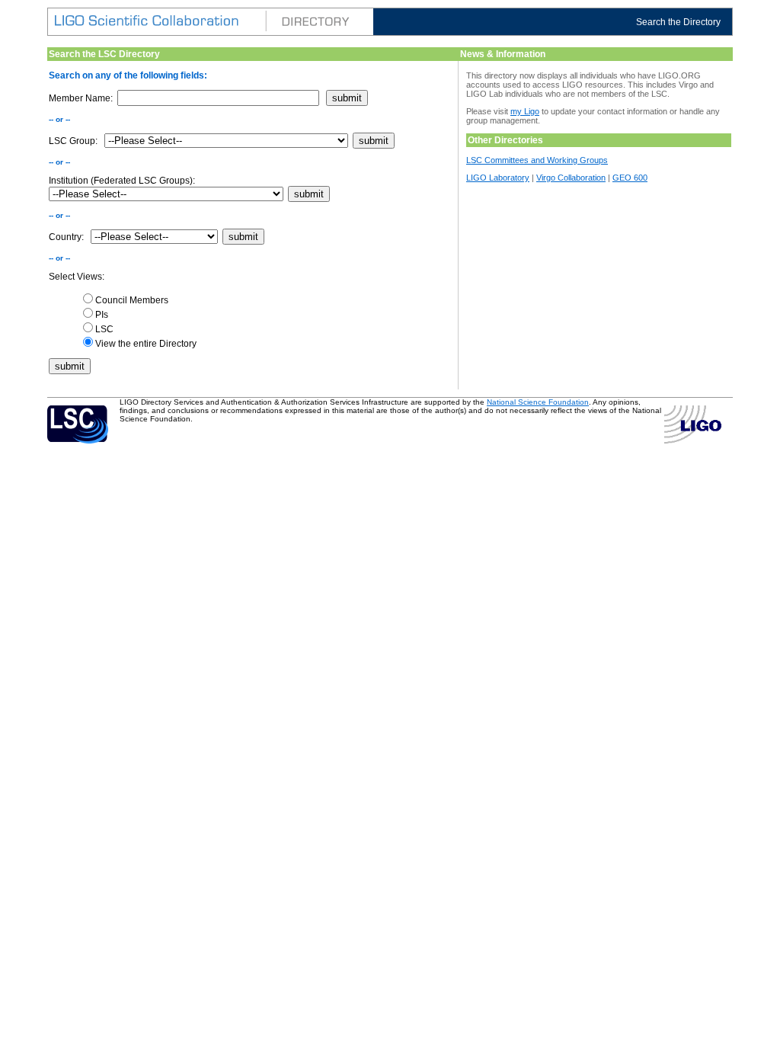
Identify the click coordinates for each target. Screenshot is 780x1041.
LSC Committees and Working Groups (537, 160)
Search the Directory (678, 22)
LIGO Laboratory (497, 177)
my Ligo (524, 111)
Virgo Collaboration (571, 177)
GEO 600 (629, 177)
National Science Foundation (538, 402)
